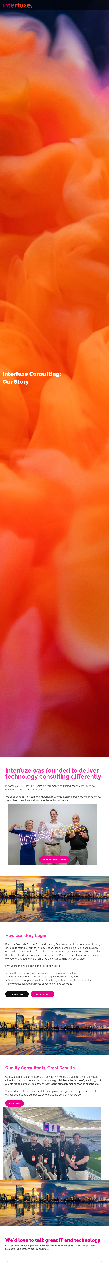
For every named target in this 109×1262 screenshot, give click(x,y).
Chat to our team (42, 994)
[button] (102, 5)
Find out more (17, 994)
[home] (17, 5)
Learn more (14, 1103)
